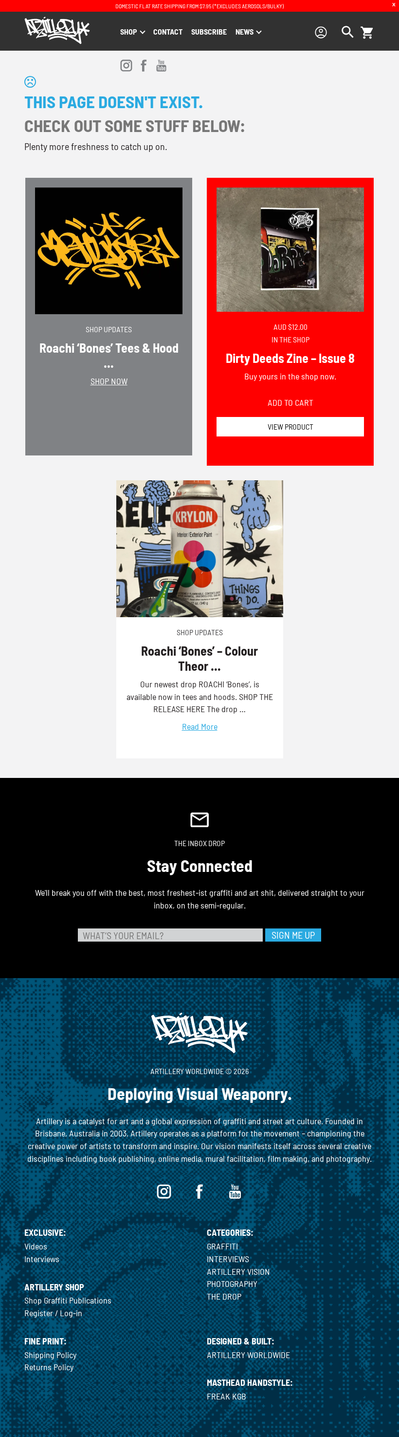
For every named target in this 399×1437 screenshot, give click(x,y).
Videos (35, 1246)
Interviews (41, 1258)
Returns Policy (48, 1366)
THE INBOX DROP (199, 843)
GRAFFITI (222, 1246)
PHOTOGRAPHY (232, 1283)
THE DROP (224, 1296)
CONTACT (167, 31)
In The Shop (290, 339)
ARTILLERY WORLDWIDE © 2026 (199, 1071)
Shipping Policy (50, 1354)
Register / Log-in (53, 1312)
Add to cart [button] (290, 402)
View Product (290, 426)
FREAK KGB (226, 1396)
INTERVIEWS (228, 1258)
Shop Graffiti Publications (67, 1300)
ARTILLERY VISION (238, 1271)
